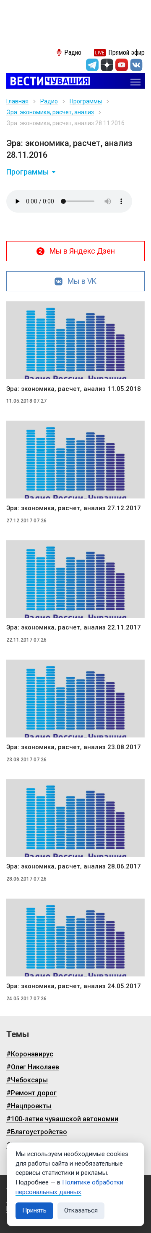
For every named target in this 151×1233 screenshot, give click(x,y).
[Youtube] (121, 65)
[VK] (136, 65)
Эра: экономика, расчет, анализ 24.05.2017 (73, 986)
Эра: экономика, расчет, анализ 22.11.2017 (73, 627)
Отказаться (81, 1210)
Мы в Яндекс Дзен (82, 251)
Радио (49, 101)
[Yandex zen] (107, 65)
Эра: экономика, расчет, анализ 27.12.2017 (73, 508)
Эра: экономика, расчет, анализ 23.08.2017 (73, 747)
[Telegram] (92, 65)
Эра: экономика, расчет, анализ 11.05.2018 (73, 389)
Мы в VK (82, 281)
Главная (17, 101)
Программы (86, 101)
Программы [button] (27, 172)
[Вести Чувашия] (48, 81)
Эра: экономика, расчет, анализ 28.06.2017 (73, 866)
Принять (34, 1210)
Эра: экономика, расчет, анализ (50, 112)
